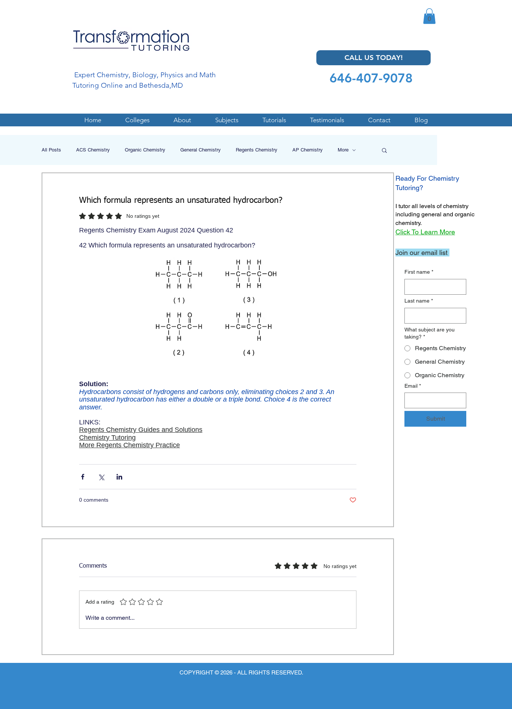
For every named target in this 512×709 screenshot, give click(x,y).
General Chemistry (200, 150)
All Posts (51, 150)
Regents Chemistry (256, 150)
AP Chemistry (307, 150)
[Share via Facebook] (82, 476)
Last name (418, 301)
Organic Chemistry (145, 150)
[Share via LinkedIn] (119, 476)
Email (412, 386)
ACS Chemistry (93, 150)
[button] (429, 16)
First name (418, 272)
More (343, 150)
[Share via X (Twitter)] (101, 476)
